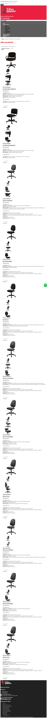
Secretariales (7, 27)
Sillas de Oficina (6, 24)
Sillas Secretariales (7, 87)
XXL (6, 33)
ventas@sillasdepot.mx (5, 1)
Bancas (4, 703)
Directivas (7, 28)
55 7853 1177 (6, 699)
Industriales (7, 32)
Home (2, 39)
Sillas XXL (5, 713)
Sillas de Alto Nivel (6, 705)
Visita (6, 30)
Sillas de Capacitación (7, 706)
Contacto (4, 36)
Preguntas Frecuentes (28, 717)
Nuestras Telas (6, 35)
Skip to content (3, 20)
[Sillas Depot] (8, 14)
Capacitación (7, 31)
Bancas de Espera (6, 34)
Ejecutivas (7, 25)
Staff (6, 26)
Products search (3, 3)
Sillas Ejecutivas (6, 708)
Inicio (4, 23)
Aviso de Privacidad (19, 717)
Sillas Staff (5, 712)
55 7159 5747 (14, 1)
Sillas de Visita (6, 707)
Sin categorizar (6, 715)
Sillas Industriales (6, 710)
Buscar (2, 4)
